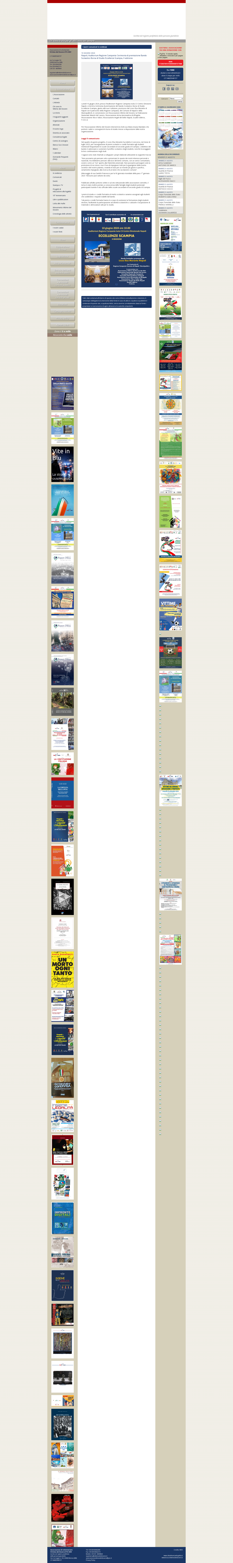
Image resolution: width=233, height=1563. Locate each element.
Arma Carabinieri (164, 163)
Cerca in (164, 99)
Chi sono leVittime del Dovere (60, 107)
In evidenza (57, 173)
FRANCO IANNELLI (166, 205)
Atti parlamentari (62, 263)
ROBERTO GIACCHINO (167, 197)
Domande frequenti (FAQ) (60, 158)
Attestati (56, 125)
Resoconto (62, 334)
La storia (56, 113)
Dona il (62, 331)
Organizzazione (59, 121)
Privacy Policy (90, 1560)
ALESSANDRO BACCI (166, 181)
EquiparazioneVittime (62, 248)
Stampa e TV (58, 185)
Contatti (56, 98)
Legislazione (62, 256)
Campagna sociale (62, 311)
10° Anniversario (59, 195)
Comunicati (57, 177)
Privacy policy (62, 318)
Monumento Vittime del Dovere (62, 208)
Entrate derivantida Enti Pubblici (62, 271)
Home (62, 83)
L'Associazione (62, 89)
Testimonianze (62, 222)
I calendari (57, 153)
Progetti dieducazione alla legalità (62, 190)
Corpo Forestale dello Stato (169, 194)
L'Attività (56, 102)
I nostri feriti (57, 232)
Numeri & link (62, 325)
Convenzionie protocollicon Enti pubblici (62, 283)
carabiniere (162, 210)
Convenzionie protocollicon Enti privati (62, 295)
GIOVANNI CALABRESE (167, 212)
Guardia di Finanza (165, 171)
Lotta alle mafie (59, 203)
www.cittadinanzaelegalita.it (173, 1556)
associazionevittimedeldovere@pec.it (63, 75)
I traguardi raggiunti (60, 117)
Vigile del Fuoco (164, 179)
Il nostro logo (58, 129)
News (62, 168)
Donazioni (62, 304)
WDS (181, 1550)
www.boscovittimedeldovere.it (172, 1558)
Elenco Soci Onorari (60, 145)
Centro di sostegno (60, 141)
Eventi (55, 181)
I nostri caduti (58, 228)
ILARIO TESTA (164, 173)
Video (62, 240)
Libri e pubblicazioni (60, 199)
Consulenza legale (60, 137)
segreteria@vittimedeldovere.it (60, 73)
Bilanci (55, 149)
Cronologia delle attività (62, 214)
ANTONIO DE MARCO (167, 165)
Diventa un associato (61, 133)
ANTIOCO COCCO (165, 189)
